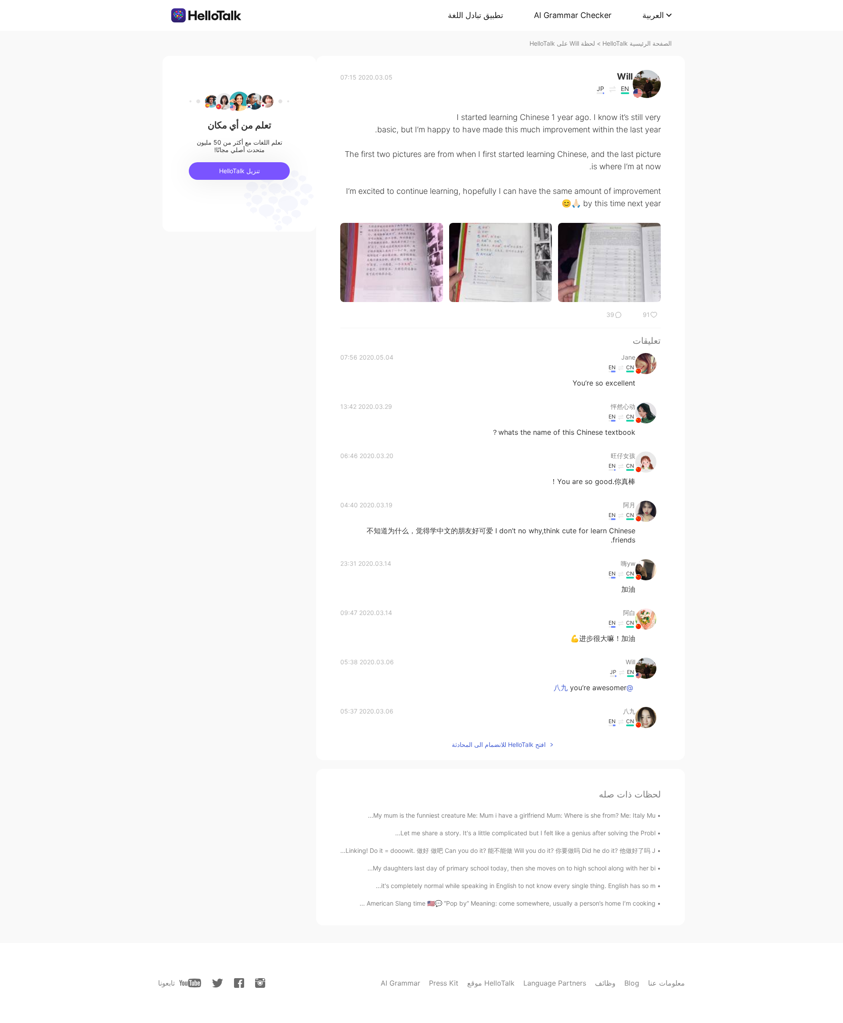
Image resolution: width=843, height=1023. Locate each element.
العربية (653, 15)
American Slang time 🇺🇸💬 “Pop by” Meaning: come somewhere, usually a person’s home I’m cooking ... (508, 903)
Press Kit (443, 983)
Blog (631, 983)
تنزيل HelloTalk (239, 171)
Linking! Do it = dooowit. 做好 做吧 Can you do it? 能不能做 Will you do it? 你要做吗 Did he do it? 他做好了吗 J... (498, 850)
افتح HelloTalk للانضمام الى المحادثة (499, 744)
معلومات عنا (666, 983)
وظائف (605, 983)
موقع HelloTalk (491, 983)
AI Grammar (400, 983)
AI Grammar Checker (573, 15)
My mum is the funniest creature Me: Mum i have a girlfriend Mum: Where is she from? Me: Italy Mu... (512, 815)
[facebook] (239, 983)
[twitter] (217, 983)
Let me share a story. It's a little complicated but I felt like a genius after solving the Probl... (525, 833)
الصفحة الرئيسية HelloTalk (637, 43)
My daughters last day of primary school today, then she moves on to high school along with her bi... (511, 868)
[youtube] (190, 983)
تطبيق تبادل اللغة (475, 15)
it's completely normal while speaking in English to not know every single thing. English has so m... (516, 885)
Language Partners (554, 983)
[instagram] (260, 983)
